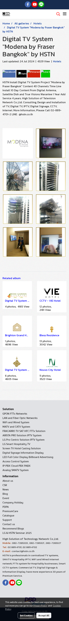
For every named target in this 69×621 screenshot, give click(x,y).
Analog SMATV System (16, 470)
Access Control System (16, 461)
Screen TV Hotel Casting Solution (22, 448)
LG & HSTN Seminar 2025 (17, 533)
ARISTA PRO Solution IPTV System (22, 435)
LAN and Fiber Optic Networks (20, 418)
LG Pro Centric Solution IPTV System (24, 440)
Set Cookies (26, 615)
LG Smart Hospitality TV (16, 444)
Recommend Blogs (13, 528)
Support (7, 520)
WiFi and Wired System (16, 422)
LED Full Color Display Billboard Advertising (28, 457)
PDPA (6, 507)
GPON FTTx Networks (15, 414)
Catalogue (8, 515)
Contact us (9, 524)
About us (8, 481)
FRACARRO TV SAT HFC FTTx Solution (24, 431)
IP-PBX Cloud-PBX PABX (16, 466)
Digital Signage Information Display (23, 453)
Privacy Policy (40, 605)
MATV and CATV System (16, 427)
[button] (57, 14)
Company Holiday (13, 502)
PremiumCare (10, 511)
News (6, 489)
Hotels (57, 61)
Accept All (43, 615)
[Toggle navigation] (64, 14)
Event (6, 498)
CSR (5, 485)
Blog (5, 494)
